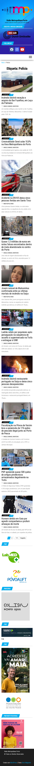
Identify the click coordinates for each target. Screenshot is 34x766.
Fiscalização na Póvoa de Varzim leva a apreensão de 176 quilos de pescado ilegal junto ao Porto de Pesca (16, 429)
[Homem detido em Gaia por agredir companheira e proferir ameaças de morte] (17, 504)
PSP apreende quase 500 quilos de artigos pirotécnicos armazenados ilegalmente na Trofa (16, 476)
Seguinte (23, 538)
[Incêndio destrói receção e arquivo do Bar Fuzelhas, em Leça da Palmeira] (17, 82)
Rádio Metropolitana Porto (17, 20)
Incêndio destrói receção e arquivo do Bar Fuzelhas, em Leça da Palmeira (16, 100)
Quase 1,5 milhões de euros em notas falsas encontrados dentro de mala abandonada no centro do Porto (16, 245)
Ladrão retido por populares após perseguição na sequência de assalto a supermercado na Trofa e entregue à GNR (16, 336)
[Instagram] (17, 49)
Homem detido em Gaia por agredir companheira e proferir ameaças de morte (15, 521)
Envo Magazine (26, 763)
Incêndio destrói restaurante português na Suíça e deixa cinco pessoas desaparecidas (16, 381)
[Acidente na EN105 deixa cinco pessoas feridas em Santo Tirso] (17, 176)
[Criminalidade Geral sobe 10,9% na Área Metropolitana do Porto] (17, 127)
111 (17, 538)
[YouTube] (22, 49)
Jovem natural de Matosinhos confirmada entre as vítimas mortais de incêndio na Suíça (15, 291)
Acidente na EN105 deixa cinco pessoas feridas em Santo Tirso (16, 199)
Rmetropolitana (9, 203)
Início (3, 62)
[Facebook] (11, 49)
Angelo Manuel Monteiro (11, 106)
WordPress (13, 763)
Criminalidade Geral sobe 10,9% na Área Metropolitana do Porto (16, 143)
